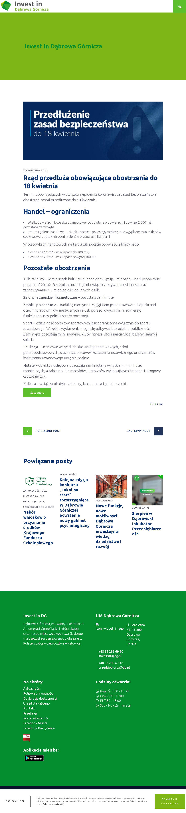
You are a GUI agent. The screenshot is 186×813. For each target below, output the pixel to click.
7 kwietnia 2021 (35, 170)
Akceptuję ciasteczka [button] (170, 801)
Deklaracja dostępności (40, 698)
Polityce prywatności (53, 804)
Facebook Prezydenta (39, 728)
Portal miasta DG (35, 718)
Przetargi (30, 713)
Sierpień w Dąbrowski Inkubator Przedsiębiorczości (146, 523)
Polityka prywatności (38, 693)
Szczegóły (37, 392)
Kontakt (29, 708)
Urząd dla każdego (36, 703)
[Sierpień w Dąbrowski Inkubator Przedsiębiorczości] (147, 490)
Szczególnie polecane (38, 507)
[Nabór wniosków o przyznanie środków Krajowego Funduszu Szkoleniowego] (38, 481)
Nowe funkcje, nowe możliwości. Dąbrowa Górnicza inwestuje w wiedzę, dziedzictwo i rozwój (109, 526)
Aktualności (31, 491)
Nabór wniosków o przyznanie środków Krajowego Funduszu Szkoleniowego (38, 527)
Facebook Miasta (35, 723)
